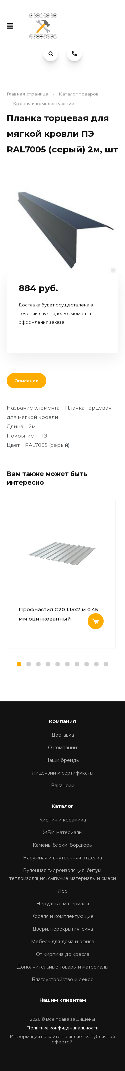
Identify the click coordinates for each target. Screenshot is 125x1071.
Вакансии (62, 786)
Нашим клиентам (62, 1000)
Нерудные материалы (62, 904)
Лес (62, 891)
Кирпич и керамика (62, 820)
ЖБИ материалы (62, 832)
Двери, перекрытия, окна (62, 929)
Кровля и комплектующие (62, 916)
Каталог (63, 806)
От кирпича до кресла (62, 954)
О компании (62, 748)
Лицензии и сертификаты (62, 773)
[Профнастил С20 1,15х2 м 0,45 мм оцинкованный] (61, 553)
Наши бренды (62, 760)
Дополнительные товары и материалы (62, 967)
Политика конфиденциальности (63, 1027)
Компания (62, 721)
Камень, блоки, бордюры (63, 845)
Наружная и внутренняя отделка (62, 858)
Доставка (62, 735)
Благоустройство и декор (63, 979)
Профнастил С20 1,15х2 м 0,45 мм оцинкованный (58, 614)
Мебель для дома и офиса (62, 942)
